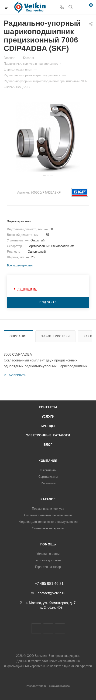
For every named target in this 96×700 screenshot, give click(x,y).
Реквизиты (48, 483)
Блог (48, 444)
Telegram (36, 628)
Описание (18, 336)
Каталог (48, 499)
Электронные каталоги (48, 435)
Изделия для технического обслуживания (48, 521)
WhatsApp (60, 628)
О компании (48, 470)
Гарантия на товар (48, 567)
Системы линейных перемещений (48, 515)
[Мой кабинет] (79, 7)
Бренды (48, 426)
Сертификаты (48, 476)
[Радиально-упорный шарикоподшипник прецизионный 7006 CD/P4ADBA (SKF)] (48, 137)
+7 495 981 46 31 (49, 584)
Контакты (48, 407)
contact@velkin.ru (51, 593)
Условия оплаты (48, 553)
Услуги (48, 416)
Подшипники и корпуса (48, 508)
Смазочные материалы (48, 528)
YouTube (48, 628)
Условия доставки (48, 560)
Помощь (48, 544)
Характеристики (55, 336)
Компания (48, 461)
